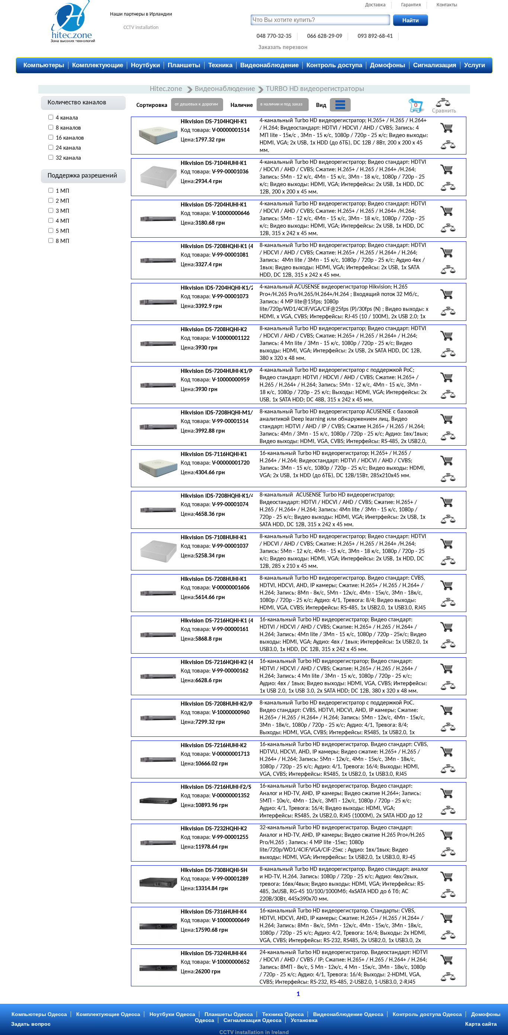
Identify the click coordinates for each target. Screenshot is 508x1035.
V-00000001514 (231, 130)
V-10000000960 (231, 713)
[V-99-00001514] (446, 419)
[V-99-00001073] (446, 294)
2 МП (62, 201)
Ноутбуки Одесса (172, 1014)
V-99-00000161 (230, 629)
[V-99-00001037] (446, 543)
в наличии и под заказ (281, 104)
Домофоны (387, 65)
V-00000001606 (231, 588)
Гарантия (411, 5)
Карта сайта (481, 1024)
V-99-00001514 (230, 421)
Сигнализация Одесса (253, 1020)
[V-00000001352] (446, 793)
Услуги (474, 65)
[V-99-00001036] (446, 169)
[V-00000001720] (446, 460)
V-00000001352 (231, 796)
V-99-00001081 (230, 255)
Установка (304, 1020)
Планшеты (184, 65)
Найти (410, 20)
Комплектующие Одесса (108, 1014)
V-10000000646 (231, 214)
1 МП (62, 191)
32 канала (68, 158)
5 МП (62, 231)
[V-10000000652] (446, 959)
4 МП (62, 221)
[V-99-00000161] (446, 627)
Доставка (375, 5)
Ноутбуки (145, 65)
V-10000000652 (231, 962)
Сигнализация (434, 65)
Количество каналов (77, 102)
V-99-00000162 (230, 671)
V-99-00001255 (230, 837)
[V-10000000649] (446, 918)
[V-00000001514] (446, 128)
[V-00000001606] (446, 585)
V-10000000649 (231, 921)
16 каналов (70, 138)
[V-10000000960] (446, 710)
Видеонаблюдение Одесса (348, 1014)
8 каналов (68, 128)
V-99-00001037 (230, 546)
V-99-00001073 (230, 297)
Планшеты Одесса (229, 1014)
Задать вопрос (31, 1024)
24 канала (68, 148)
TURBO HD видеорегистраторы (315, 89)
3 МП (62, 211)
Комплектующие (97, 65)
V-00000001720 (231, 463)
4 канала (67, 118)
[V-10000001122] (446, 336)
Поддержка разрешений (82, 175)
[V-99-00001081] (446, 252)
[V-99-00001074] (446, 502)
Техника (220, 65)
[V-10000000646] (446, 211)
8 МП (62, 241)
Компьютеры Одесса (39, 1014)
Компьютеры (43, 65)
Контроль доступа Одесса (427, 1014)
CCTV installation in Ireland (254, 1032)
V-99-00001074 (230, 505)
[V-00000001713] (446, 751)
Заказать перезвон (283, 48)
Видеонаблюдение (269, 65)
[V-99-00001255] (446, 835)
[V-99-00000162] (446, 668)
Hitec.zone (167, 89)
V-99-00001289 (230, 879)
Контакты (447, 5)
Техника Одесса (283, 1014)
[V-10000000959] (446, 377)
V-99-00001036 (230, 172)
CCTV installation (140, 27)
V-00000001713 (231, 754)
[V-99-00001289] (446, 876)
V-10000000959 (231, 380)
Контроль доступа (334, 65)
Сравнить (444, 111)
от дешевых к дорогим (196, 104)
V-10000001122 (231, 338)
